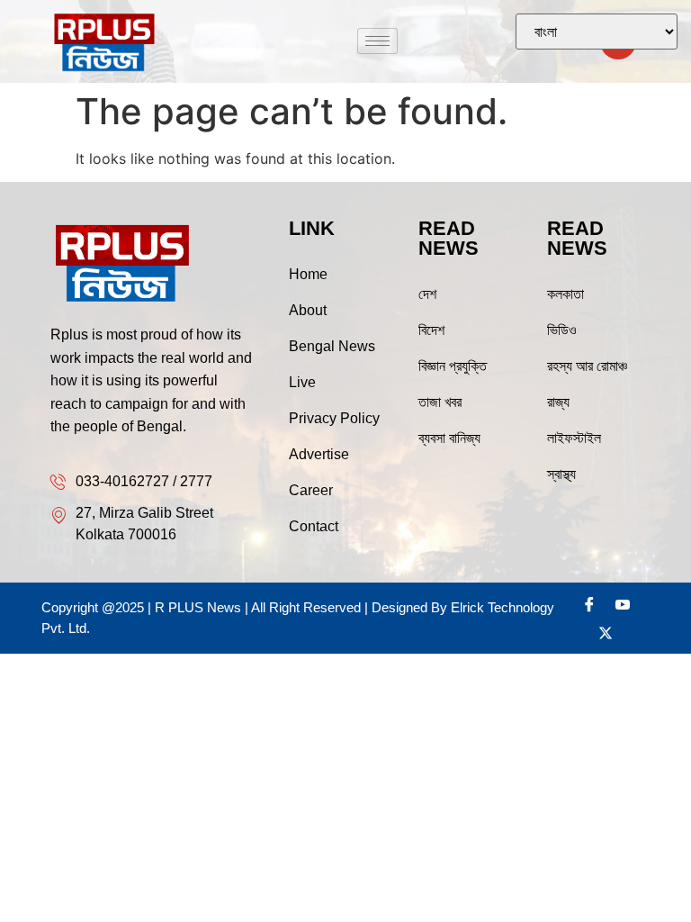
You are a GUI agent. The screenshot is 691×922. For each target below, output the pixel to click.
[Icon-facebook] (589, 604)
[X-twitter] (605, 633)
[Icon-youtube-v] (622, 604)
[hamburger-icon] (377, 41)
